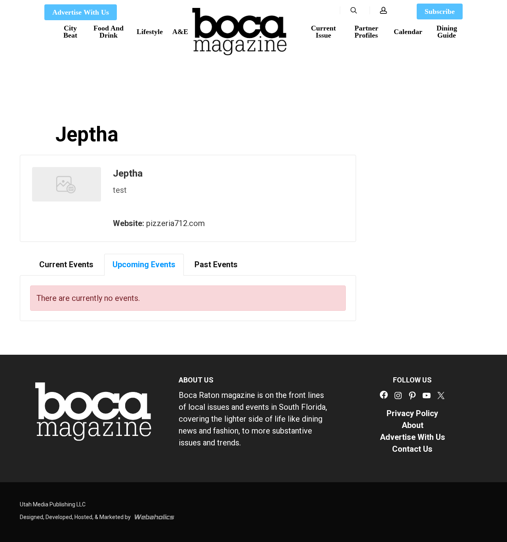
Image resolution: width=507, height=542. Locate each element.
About (412, 425)
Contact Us (412, 449)
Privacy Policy (412, 413)
